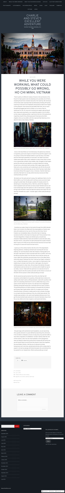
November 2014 (4, 466)
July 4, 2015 (32, 77)
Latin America (17, 5)
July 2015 (3, 440)
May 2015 (3, 446)
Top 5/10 (45, 1)
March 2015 (3, 453)
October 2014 (4, 469)
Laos (46, 5)
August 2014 (4, 476)
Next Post (17, 382)
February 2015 (4, 456)
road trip (27, 376)
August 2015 (4, 437)
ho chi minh (22, 376)
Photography (7, 5)
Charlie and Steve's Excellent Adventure (32, 20)
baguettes (17, 376)
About (5, 1)
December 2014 (4, 463)
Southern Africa (27, 5)
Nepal (35, 5)
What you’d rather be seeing (33, 1)
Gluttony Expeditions (56, 1)
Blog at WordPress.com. (6, 488)
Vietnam (30, 9)
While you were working (16, 1)
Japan (35, 9)
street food (31, 376)
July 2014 (3, 479)
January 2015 (4, 459)
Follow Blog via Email (52, 429)
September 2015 (4, 433)
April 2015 (3, 450)
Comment (44, 409)
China (40, 5)
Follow (48, 441)
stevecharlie (18, 370)
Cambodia (59, 5)
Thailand (51, 5)
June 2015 (3, 443)
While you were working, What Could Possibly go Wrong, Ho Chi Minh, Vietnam (32, 87)
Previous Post (18, 380)
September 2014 (4, 472)
